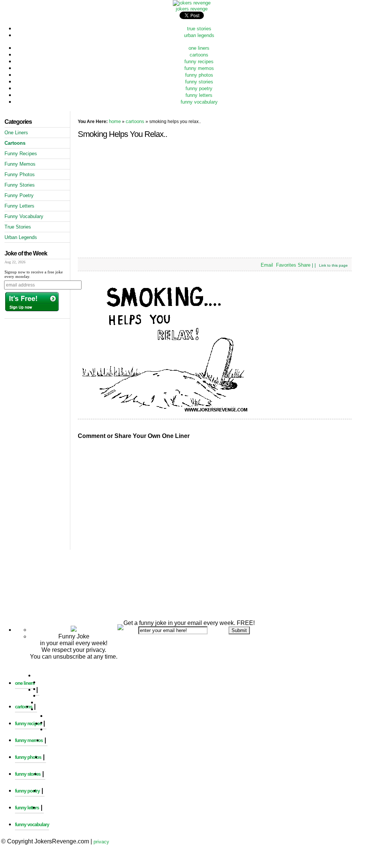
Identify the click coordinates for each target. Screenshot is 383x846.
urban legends (199, 35)
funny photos (199, 75)
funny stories (199, 82)
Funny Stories (19, 185)
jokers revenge (192, 9)
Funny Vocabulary (23, 216)
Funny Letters (19, 206)
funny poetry (199, 88)
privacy (101, 842)
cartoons (199, 55)
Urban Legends (20, 237)
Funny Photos (19, 174)
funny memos (199, 68)
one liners (199, 48)
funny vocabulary (199, 102)
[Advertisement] (191, 556)
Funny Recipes (20, 153)
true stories (199, 28)
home (115, 121)
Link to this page (333, 265)
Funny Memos (20, 164)
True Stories (17, 227)
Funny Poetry (19, 195)
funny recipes (199, 61)
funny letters (199, 95)
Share (304, 265)
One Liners (16, 132)
